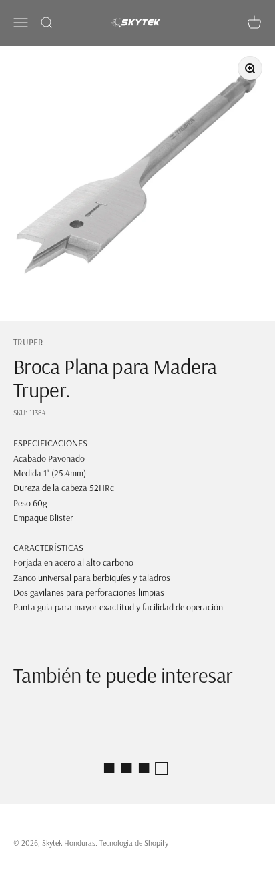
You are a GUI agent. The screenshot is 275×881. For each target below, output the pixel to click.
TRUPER (28, 342)
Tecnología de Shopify (133, 843)
